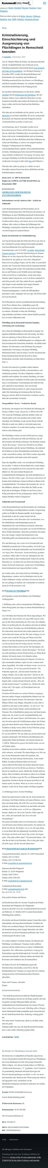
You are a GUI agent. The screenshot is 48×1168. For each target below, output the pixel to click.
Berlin (11, 8)
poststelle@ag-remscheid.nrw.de (20, 863)
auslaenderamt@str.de (16, 889)
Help (4, 1140)
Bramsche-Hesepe (32, 19)
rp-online (30, 250)
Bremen (25, 8)
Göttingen (36, 16)
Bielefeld (17, 8)
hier (30, 161)
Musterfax (6, 115)
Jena (39, 8)
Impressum (13, 1140)
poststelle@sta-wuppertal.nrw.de (20, 880)
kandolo (7, 57)
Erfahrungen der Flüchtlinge (25, 95)
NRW (14, 19)
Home (4, 28)
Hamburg (32, 8)
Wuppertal (4, 11)
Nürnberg (20, 19)
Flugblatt (5, 95)
